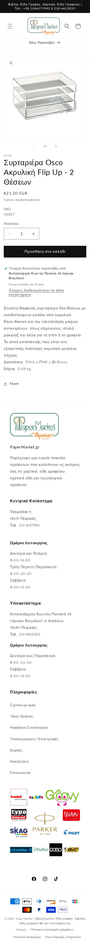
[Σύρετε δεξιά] (56, 146)
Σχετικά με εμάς (23, 705)
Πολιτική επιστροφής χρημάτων (52, 929)
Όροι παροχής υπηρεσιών (63, 937)
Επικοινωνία (20, 773)
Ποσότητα (11, 224)
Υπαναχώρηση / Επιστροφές (34, 739)
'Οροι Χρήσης (21, 716)
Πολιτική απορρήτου (27, 937)
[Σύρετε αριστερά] (34, 146)
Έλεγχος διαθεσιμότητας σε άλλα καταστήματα (36, 292)
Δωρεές (16, 750)
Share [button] (14, 384)
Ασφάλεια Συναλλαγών (29, 728)
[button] (10, 26)
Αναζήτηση (19, 762)
